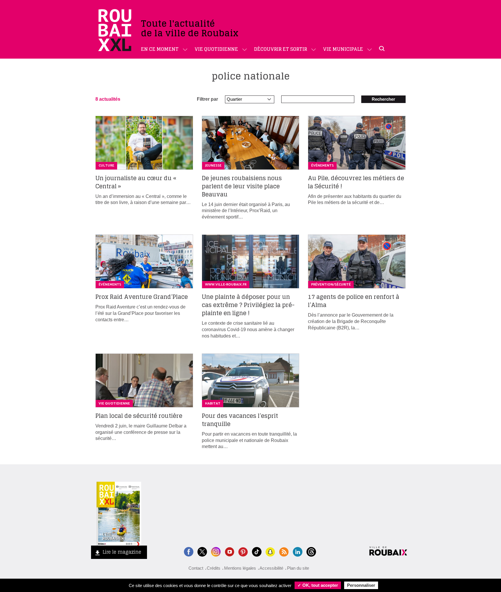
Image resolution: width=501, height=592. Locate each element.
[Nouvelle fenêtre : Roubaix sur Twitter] (202, 551)
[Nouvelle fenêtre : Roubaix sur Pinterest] (243, 551)
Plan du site (298, 568)
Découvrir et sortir (280, 49)
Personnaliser (361, 585)
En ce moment (160, 49)
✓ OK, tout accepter (317, 585)
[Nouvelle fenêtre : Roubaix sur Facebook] (188, 551)
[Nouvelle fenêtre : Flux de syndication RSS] (284, 551)
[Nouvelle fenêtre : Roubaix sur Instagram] (216, 551)
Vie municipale (343, 49)
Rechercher (383, 99)
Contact (195, 568)
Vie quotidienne (216, 49)
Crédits (213, 568)
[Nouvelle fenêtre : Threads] (311, 551)
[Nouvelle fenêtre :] (229, 551)
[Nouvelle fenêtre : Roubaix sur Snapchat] (270, 551)
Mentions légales (240, 568)
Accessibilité (271, 568)
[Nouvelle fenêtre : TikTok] (257, 551)
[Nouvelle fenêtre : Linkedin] (297, 551)
